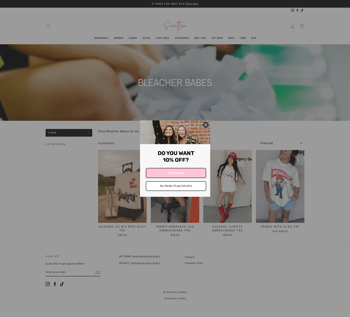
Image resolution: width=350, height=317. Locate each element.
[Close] (205, 124)
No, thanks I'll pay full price (176, 185)
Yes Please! (176, 173)
